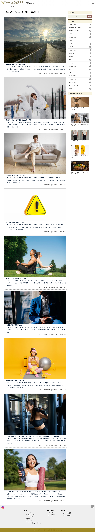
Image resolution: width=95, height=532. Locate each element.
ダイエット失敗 (80, 79)
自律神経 (80, 47)
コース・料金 (29, 513)
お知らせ (50, 513)
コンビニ (80, 43)
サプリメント (80, 53)
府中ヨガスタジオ (80, 75)
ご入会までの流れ (30, 515)
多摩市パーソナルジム (80, 30)
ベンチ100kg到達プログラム (33, 523)
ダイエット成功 (80, 37)
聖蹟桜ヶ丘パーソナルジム (80, 27)
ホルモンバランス (80, 50)
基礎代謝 (80, 56)
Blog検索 (71, 13)
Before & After (29, 521)
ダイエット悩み (80, 82)
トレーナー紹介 (29, 517)
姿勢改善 (80, 34)
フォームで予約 (67, 515)
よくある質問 (51, 515)
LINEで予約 (66, 513)
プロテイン (80, 63)
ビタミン (80, 40)
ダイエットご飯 (80, 66)
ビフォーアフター (80, 24)
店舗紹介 (27, 519)
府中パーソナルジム (80, 85)
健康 (80, 59)
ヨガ (80, 72)
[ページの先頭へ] (92, 506)
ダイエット (80, 88)
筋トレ (80, 69)
